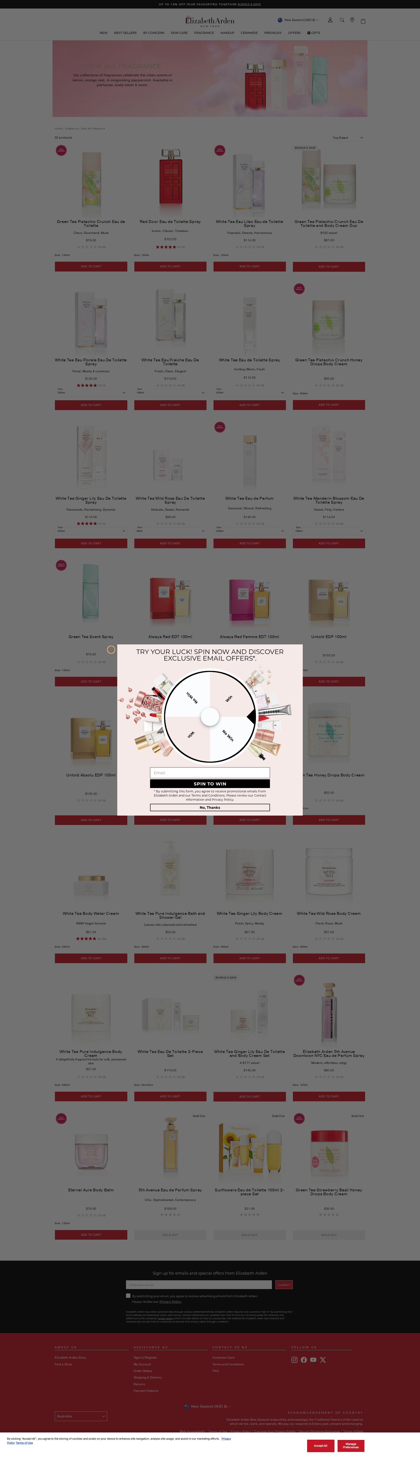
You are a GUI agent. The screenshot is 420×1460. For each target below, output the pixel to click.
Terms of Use (24, 1443)
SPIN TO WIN (210, 784)
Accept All (320, 1446)
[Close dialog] (111, 649)
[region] (210, 1446)
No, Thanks (210, 807)
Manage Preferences (351, 1446)
